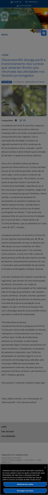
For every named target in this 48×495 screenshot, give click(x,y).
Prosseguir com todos (25, 491)
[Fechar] (45, 467)
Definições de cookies (25, 484)
